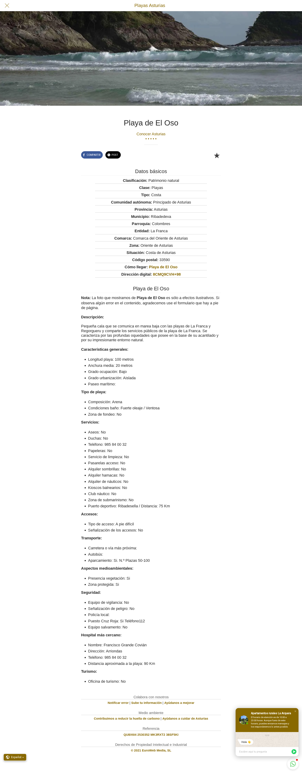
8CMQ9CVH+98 (167, 274)
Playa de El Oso (163, 267)
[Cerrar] (7, 6)
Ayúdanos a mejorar (179, 703)
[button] (295, 711)
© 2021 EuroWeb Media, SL (151, 750)
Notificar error (118, 703)
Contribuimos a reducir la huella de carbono (127, 718)
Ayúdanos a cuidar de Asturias (185, 718)
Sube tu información (146, 703)
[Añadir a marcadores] (217, 155)
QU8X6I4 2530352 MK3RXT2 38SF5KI (151, 734)
